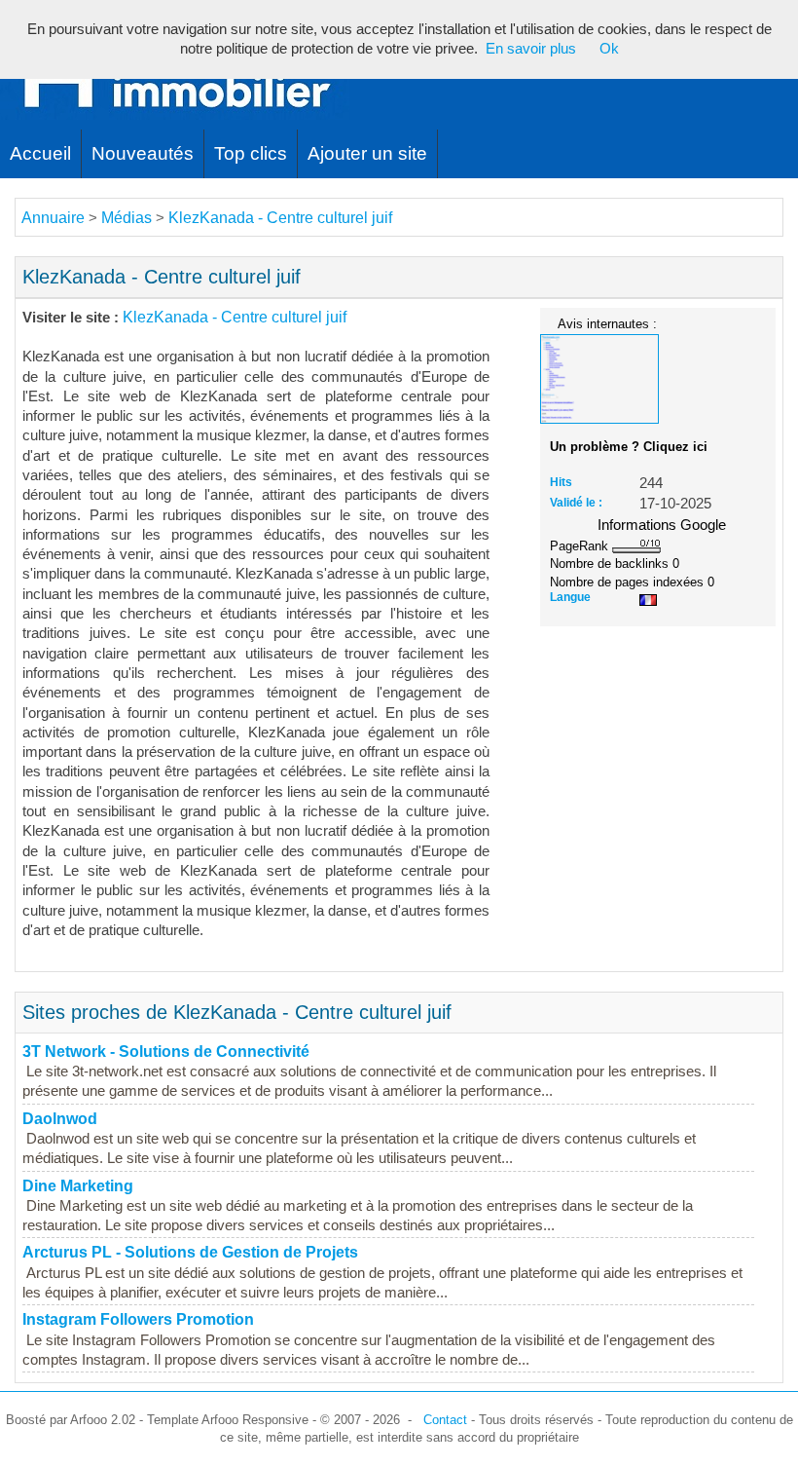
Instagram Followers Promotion (138, 1319)
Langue (570, 597)
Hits (561, 482)
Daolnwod (59, 1118)
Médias (126, 217)
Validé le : (576, 502)
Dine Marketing (77, 1186)
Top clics (250, 153)
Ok (609, 48)
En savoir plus (531, 48)
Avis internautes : (607, 323)
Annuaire (53, 217)
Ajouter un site (367, 153)
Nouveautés (142, 153)
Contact (445, 1419)
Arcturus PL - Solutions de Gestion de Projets (190, 1252)
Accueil (40, 153)
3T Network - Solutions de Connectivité (165, 1051)
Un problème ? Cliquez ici (628, 446)
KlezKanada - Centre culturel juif (280, 217)
